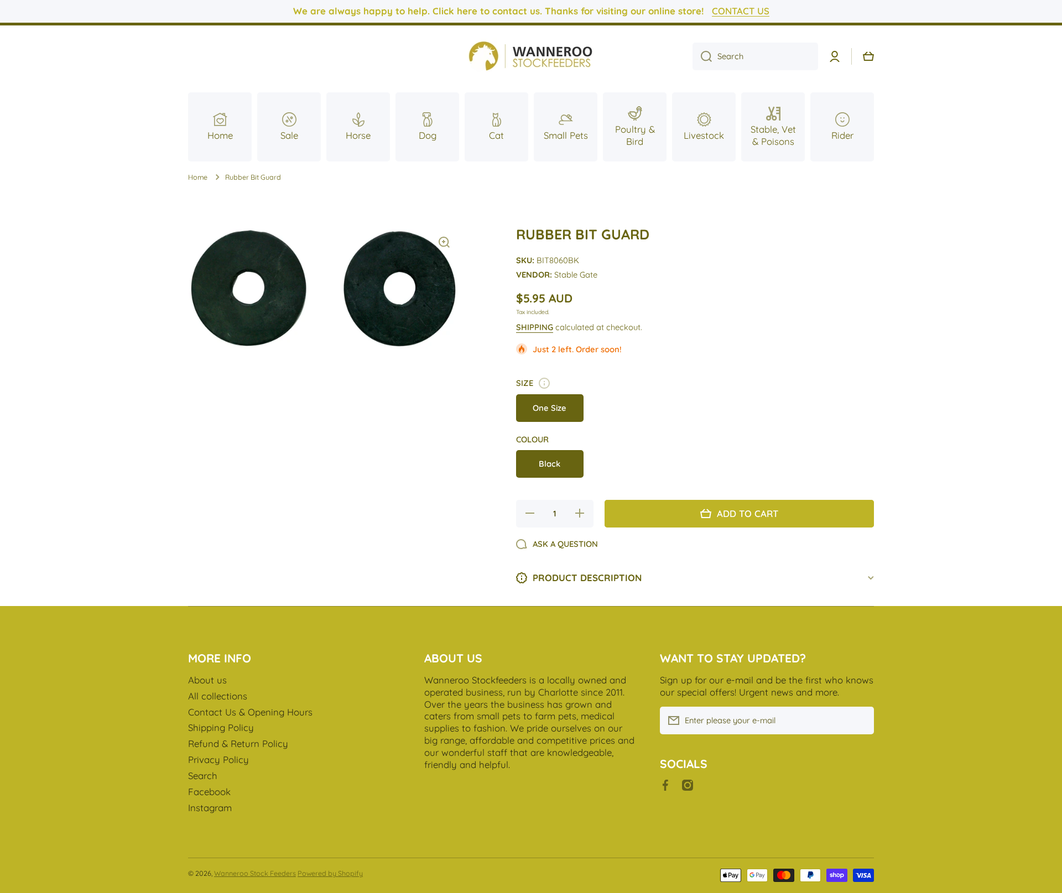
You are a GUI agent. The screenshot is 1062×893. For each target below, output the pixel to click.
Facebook (209, 791)
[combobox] (755, 56)
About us (207, 680)
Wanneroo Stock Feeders (255, 873)
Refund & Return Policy (238, 743)
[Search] (702, 56)
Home (197, 177)
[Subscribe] (860, 720)
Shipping (534, 327)
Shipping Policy (221, 727)
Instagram (210, 807)
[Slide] (544, 383)
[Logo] (531, 56)
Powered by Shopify (330, 873)
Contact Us (740, 11)
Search (202, 775)
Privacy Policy (218, 759)
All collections (217, 696)
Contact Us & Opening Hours (250, 712)
